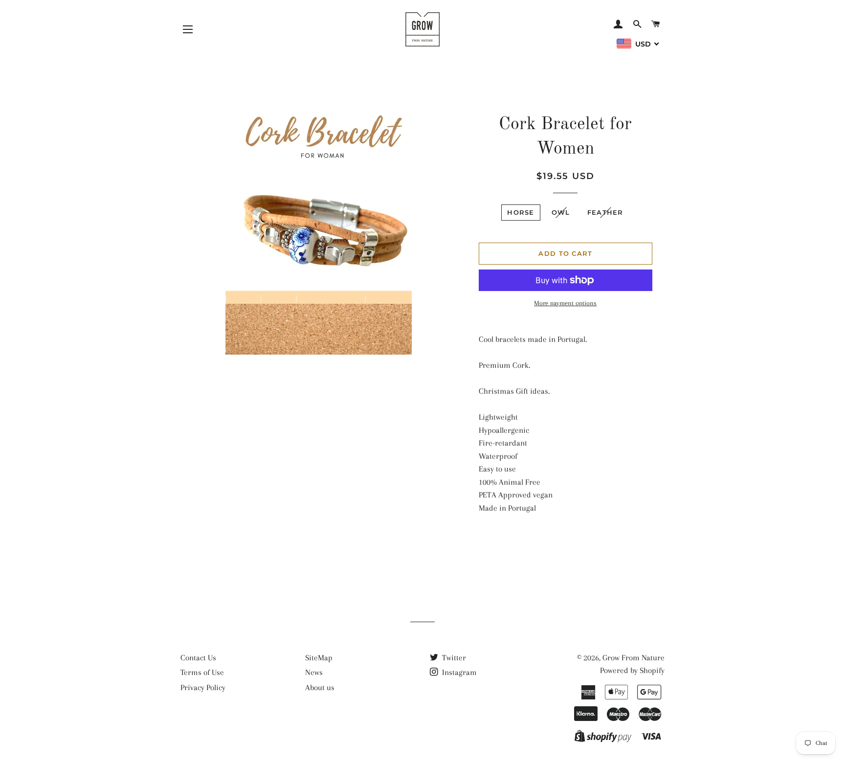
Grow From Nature (633, 657)
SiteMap (319, 657)
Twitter (453, 657)
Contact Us (198, 657)
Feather (605, 212)
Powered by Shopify (632, 670)
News (314, 672)
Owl (561, 212)
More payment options (565, 303)
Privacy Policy (202, 687)
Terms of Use (202, 672)
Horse (520, 212)
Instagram (458, 672)
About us (319, 687)
